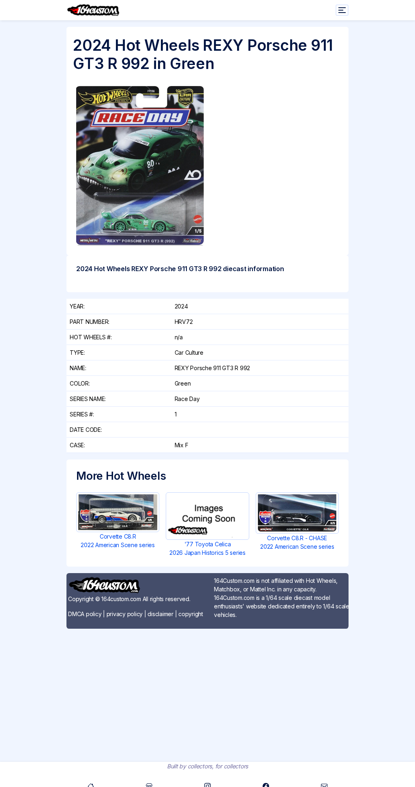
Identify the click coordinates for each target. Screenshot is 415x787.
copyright (190, 613)
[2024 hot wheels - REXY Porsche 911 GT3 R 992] (140, 166)
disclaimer (160, 613)
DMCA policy (84, 613)
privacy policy (125, 613)
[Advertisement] (207, 692)
